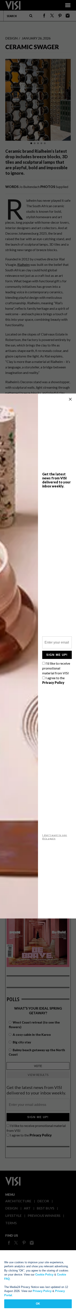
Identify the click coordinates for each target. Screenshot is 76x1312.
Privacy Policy (42, 1291)
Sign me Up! (57, 654)
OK (38, 1303)
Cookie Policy (44, 1274)
